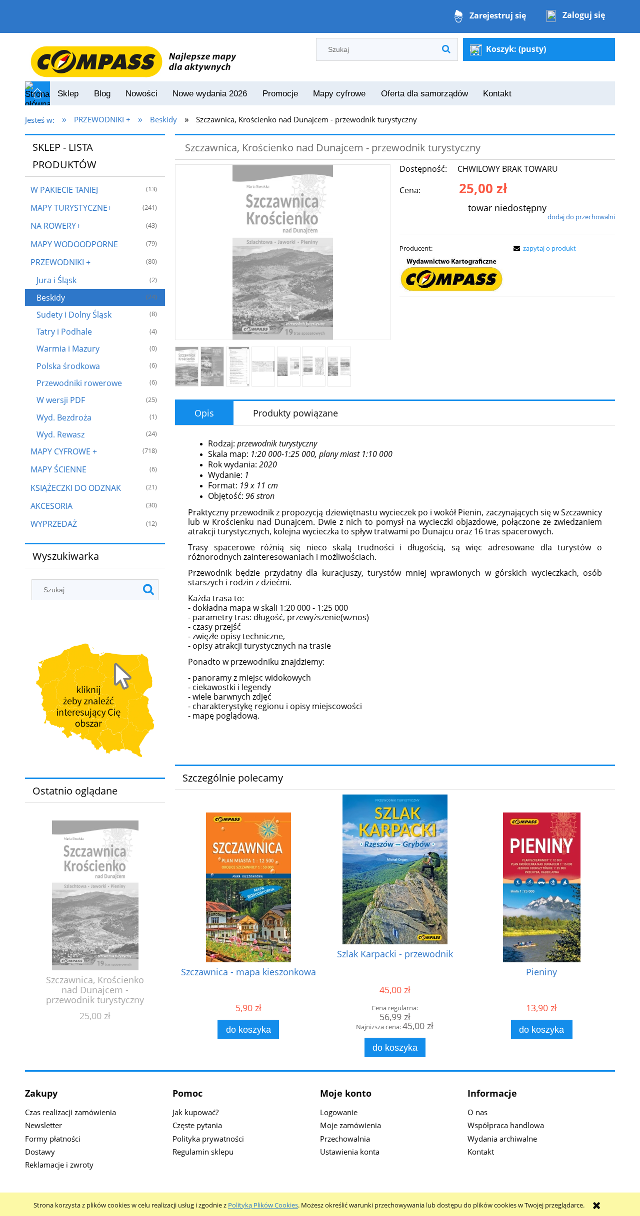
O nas (478, 1112)
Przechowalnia (345, 1139)
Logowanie (339, 1112)
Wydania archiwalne (502, 1139)
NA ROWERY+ (55, 225)
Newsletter (43, 1125)
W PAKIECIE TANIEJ (64, 189)
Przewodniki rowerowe (79, 383)
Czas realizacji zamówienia (70, 1112)
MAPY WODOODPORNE (74, 244)
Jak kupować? (195, 1112)
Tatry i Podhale (64, 331)
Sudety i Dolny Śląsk (74, 314)
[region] (95, 702)
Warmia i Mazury (68, 348)
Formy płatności (52, 1139)
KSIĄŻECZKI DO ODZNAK (75, 487)
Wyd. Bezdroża (64, 417)
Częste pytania (197, 1125)
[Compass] (452, 275)
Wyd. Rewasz (60, 434)
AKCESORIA (51, 505)
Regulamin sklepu (203, 1152)
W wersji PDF (60, 400)
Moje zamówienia (350, 1125)
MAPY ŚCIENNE (58, 469)
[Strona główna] (133, 56)
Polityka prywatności (208, 1139)
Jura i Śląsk (56, 280)
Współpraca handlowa (506, 1125)
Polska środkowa (68, 366)
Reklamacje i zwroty (59, 1165)
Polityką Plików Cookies (263, 1205)
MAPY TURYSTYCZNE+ (71, 207)
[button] (543, 248)
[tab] (204, 413)
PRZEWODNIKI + (60, 262)
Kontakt (481, 1152)
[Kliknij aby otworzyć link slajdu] (95, 702)
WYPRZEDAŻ (53, 523)
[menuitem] (68, 93)
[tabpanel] (395, 591)
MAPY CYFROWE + (63, 451)
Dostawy (40, 1152)
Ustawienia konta (350, 1152)
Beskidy (50, 297)
